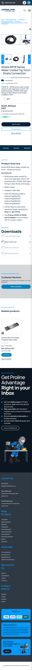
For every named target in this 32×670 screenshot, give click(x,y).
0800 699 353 (9, 3)
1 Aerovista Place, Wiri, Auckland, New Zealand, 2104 (10, 503)
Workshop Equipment (6, 532)
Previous (2, 59)
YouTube (3, 596)
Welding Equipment (6, 522)
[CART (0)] (29, 2)
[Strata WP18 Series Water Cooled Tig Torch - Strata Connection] (16, 39)
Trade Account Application (7, 559)
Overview (6, 148)
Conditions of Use (5, 554)
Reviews (16, 148)
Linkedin (3, 601)
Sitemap (3, 578)
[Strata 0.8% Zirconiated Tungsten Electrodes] (12, 327)
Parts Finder (4, 541)
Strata (3, 83)
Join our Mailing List (10, 428)
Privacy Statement (5, 552)
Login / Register (24, 2)
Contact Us (4, 580)
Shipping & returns (5, 557)
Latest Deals (4, 519)
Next (29, 59)
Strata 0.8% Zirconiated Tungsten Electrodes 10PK (10, 339)
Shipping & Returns (12, 634)
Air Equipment (4, 527)
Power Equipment (5, 534)
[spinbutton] (3, 99)
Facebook (3, 594)
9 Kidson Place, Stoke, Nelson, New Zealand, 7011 (9, 493)
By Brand (3, 539)
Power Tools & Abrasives (7, 536)
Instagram (3, 599)
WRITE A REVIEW (16, 287)
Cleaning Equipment (6, 529)
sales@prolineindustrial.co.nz (8, 486)
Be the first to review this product (20, 77)
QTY (8, 99)
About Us (3, 573)
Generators (4, 524)
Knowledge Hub (5, 575)
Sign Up (7, 651)
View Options (6, 355)
